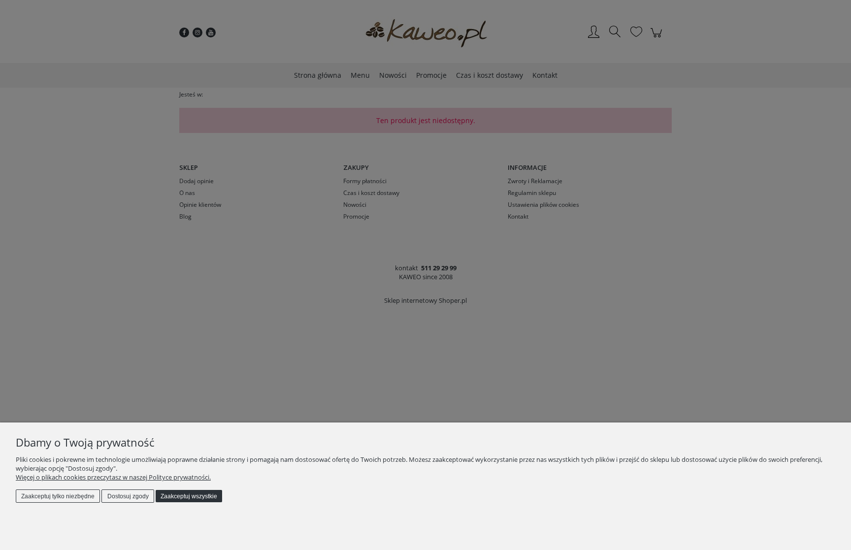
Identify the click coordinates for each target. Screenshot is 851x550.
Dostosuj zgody (128, 496)
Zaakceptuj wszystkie (189, 496)
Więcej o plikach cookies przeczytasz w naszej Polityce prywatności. (113, 477)
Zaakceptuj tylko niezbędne (58, 496)
